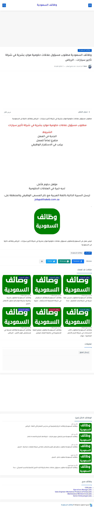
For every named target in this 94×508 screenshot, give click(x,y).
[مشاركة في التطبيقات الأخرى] (42, 261)
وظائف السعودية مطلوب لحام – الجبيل (64, 457)
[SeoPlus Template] (91, 505)
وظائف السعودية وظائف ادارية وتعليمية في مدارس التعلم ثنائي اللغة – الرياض (51, 426)
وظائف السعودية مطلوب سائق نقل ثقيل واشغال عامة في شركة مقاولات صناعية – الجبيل (47, 447)
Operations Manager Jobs (82, 490)
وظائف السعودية (47, 5)
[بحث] (4, 5)
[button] (78, 261)
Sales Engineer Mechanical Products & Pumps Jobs (73, 492)
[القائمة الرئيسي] (90, 5)
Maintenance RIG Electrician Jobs (80, 494)
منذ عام (73, 424)
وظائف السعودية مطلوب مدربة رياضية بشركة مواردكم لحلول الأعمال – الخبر (17, 301)
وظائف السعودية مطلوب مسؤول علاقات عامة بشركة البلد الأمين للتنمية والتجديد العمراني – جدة (45, 468)
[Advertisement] (47, 29)
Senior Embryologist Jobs (82, 496)
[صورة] (85, 427)
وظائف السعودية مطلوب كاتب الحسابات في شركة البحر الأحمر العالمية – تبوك (80, 333)
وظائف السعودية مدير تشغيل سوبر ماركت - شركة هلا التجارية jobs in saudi (52, 437)
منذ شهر (73, 455)
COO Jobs (88, 488)
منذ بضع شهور (72, 465)
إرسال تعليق (84, 352)
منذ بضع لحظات (85, 295)
